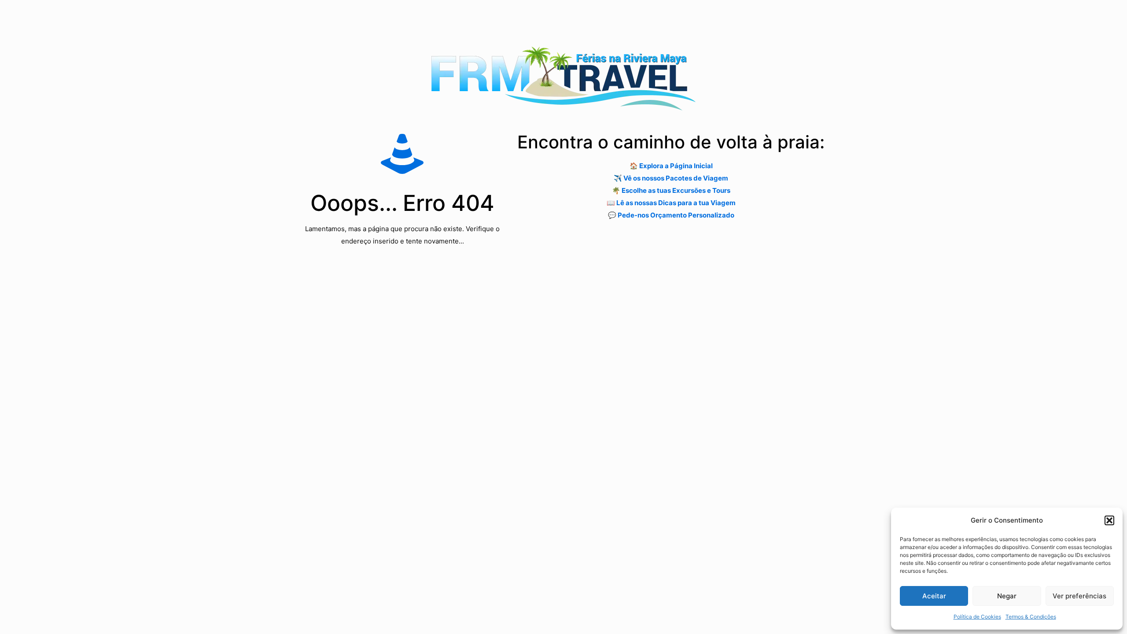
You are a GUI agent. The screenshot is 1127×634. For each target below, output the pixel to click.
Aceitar (934, 596)
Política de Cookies (977, 616)
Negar (1007, 596)
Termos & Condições (1030, 616)
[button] (1109, 520)
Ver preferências (1079, 596)
